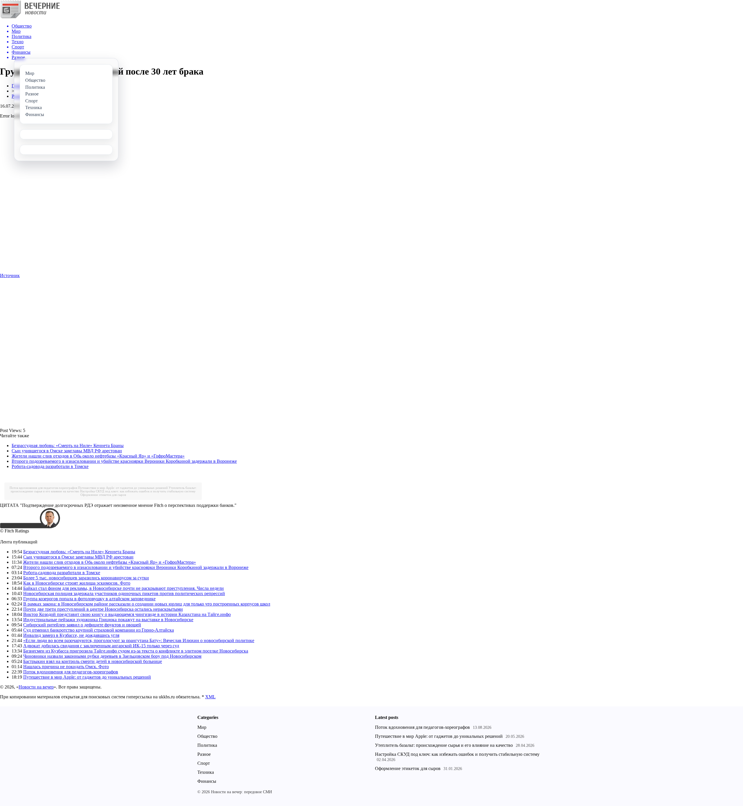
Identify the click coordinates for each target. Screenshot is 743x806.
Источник (10, 275)
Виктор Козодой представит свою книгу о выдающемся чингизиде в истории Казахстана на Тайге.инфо (127, 614)
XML (210, 696)
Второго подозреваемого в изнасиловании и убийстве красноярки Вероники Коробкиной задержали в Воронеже (124, 461)
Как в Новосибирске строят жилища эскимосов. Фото (76, 583)
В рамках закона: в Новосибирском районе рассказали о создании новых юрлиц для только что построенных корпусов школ (146, 603)
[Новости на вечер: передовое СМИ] (30, 17)
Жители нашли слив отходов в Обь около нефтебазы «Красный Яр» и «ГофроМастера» (98, 455)
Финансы (206, 781)
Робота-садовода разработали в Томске (50, 466)
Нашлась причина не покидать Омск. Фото (66, 666)
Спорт (203, 763)
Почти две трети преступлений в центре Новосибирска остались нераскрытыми (103, 609)
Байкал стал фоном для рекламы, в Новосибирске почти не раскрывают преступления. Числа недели (123, 588)
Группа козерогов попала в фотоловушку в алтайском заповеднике (89, 598)
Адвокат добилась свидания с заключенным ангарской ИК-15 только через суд (101, 645)
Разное (204, 754)
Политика (207, 745)
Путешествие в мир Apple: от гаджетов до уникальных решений (123, 487)
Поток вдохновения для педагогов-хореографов (43, 487)
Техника (205, 772)
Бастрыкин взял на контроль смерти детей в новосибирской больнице (92, 661)
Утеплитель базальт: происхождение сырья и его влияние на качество (444, 745)
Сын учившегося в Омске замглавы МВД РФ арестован (67, 450)
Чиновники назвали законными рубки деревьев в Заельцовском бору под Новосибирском (112, 656)
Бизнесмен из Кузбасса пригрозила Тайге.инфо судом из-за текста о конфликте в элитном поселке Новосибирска (135, 650)
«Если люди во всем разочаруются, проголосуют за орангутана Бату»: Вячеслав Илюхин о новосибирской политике (138, 640)
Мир (201, 727)
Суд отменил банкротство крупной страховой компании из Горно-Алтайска (98, 630)
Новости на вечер (36, 686)
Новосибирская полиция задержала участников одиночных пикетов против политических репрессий (124, 593)
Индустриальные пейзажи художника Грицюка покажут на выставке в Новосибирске (108, 619)
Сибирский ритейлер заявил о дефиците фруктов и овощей (82, 624)
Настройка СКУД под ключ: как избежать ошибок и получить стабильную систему (138, 491)
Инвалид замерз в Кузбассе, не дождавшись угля (71, 635)
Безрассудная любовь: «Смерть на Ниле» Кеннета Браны (68, 445)
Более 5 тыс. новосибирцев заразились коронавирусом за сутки (86, 577)
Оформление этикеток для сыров (103, 494)
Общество (207, 736)
